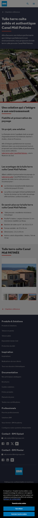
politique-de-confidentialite (12, 499)
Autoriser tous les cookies (19, 514)
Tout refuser (19, 508)
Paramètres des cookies (19, 503)
